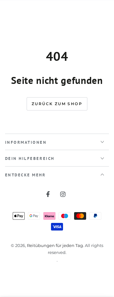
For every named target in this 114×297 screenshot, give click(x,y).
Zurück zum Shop (57, 103)
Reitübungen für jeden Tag (55, 245)
